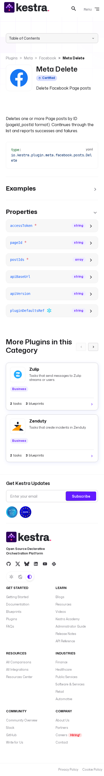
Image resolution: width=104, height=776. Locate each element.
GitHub (11, 735)
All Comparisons (18, 662)
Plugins (12, 58)
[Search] (74, 8)
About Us (62, 720)
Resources (63, 604)
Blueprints (13, 612)
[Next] (93, 347)
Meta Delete (73, 58)
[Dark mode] (20, 577)
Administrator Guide (71, 626)
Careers (68, 735)
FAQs (10, 626)
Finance (61, 662)
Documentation (17, 604)
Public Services (66, 677)
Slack (10, 728)
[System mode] (29, 577)
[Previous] (81, 347)
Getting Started (17, 597)
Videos (61, 612)
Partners (62, 728)
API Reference (65, 641)
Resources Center (19, 677)
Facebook (47, 58)
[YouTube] (44, 563)
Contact (62, 742)
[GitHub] (8, 563)
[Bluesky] (26, 563)
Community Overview (21, 720)
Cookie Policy (92, 769)
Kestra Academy (68, 619)
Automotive (64, 699)
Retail (60, 691)
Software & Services (70, 684)
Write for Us (14, 742)
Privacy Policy (68, 769)
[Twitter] (17, 563)
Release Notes (66, 634)
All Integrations (17, 669)
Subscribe (81, 496)
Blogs (60, 597)
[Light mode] (11, 577)
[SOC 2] (12, 512)
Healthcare (64, 669)
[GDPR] (25, 512)
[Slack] (54, 563)
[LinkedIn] (35, 563)
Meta (28, 58)
